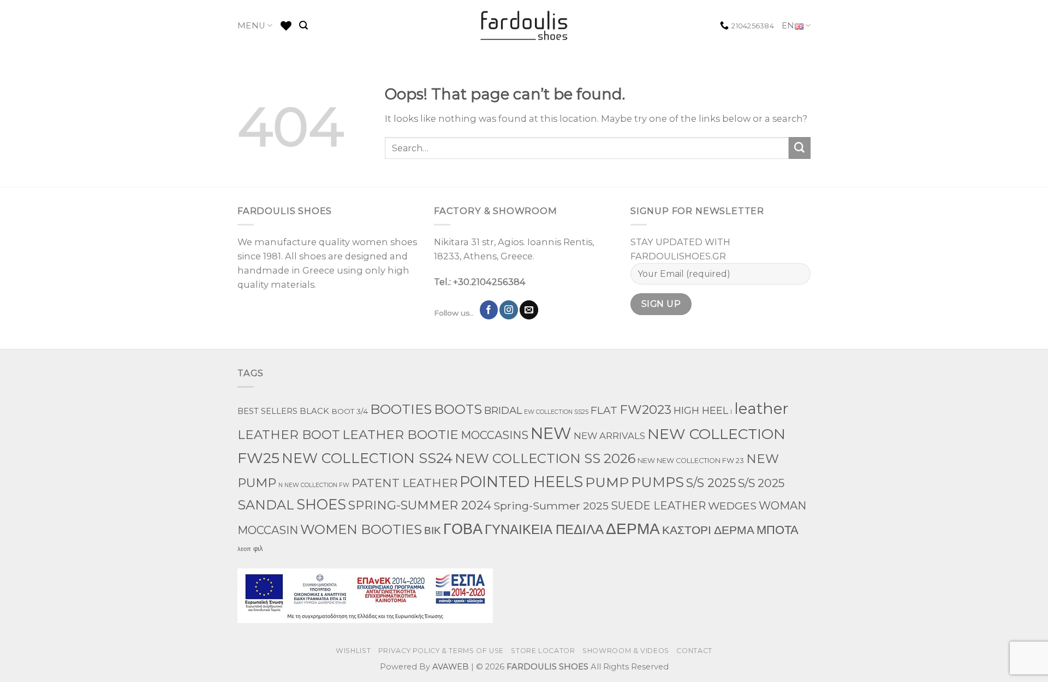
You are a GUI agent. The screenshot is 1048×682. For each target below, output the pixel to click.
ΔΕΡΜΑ (633, 528)
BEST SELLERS (267, 411)
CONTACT (694, 651)
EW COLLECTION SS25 (556, 412)
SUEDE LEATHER (658, 505)
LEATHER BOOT (288, 434)
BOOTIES (401, 409)
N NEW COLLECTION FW (313, 485)
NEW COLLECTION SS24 (367, 457)
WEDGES (732, 505)
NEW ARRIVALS (609, 435)
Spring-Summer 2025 (551, 505)
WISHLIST (353, 651)
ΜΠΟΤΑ (778, 530)
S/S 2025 (711, 483)
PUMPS (657, 481)
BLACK (314, 411)
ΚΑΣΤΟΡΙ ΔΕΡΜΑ (708, 530)
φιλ (258, 548)
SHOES (321, 504)
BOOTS (458, 409)
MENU (251, 26)
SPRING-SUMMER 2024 (419, 505)
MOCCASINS (494, 435)
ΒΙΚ (432, 530)
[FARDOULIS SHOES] (524, 26)
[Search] (303, 25)
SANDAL (265, 505)
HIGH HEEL (701, 410)
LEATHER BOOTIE (400, 434)
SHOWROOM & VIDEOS (625, 651)
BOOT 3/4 (349, 411)
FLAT (604, 410)
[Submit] (800, 148)
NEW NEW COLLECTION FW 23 (691, 460)
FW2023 (645, 409)
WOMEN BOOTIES (361, 529)
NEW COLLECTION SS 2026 (545, 458)
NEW (551, 433)
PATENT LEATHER (404, 483)
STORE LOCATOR (543, 651)
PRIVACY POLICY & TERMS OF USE (441, 651)
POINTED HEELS (521, 482)
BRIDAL (503, 410)
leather (761, 408)
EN (788, 26)
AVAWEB (450, 667)
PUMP (607, 482)
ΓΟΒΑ (463, 529)
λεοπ (244, 549)
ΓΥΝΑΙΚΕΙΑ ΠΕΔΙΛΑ (544, 529)
